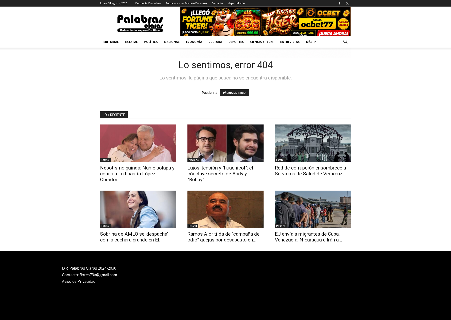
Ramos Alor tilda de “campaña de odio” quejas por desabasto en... (223, 237)
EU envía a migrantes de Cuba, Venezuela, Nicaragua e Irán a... (308, 237)
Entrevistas (289, 42)
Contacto (217, 3)
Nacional (171, 42)
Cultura (215, 42)
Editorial (111, 42)
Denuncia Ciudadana (148, 3)
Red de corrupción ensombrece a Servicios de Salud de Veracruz (310, 171)
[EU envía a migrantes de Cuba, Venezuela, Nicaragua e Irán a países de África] (313, 209)
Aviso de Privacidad (78, 281)
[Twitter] (347, 3)
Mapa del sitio (236, 3)
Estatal (131, 42)
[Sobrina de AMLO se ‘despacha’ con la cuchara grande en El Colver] (138, 209)
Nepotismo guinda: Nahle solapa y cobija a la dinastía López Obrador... (137, 173)
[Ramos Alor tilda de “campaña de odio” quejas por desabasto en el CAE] (225, 209)
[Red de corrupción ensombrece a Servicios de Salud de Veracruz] (313, 143)
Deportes (236, 42)
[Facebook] (339, 3)
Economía (194, 42)
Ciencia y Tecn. (262, 42)
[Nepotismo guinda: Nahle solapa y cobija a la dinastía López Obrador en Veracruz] (138, 143)
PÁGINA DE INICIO (234, 92)
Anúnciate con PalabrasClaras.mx (186, 3)
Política (151, 42)
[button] (345, 42)
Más (309, 42)
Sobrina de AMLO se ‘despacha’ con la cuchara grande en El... (134, 237)
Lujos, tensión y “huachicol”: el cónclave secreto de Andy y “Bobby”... (220, 173)
